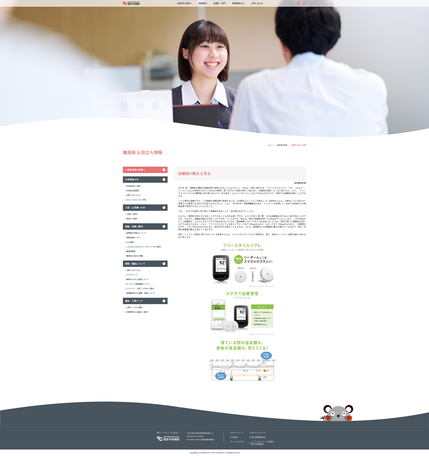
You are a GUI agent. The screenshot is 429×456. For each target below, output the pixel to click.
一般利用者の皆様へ (135, 170)
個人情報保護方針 (258, 437)
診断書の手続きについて (136, 233)
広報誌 (235, 437)
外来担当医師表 (132, 191)
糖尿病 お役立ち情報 (299, 145)
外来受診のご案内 (133, 186)
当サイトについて (258, 433)
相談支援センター (133, 238)
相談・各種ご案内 (134, 226)
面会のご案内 (131, 219)
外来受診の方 (132, 179)
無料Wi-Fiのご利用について (137, 279)
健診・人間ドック (134, 301)
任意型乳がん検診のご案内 (137, 312)
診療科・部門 (219, 3)
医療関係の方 (238, 3)
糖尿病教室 (130, 251)
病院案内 (203, 3)
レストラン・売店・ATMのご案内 (140, 288)
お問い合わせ (257, 3)
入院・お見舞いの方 (135, 207)
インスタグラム (238, 442)
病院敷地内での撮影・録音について (140, 293)
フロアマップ (131, 275)
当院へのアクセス (133, 195)
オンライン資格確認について (138, 284)
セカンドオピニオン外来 (136, 200)
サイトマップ (237, 433)
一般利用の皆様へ (184, 3)
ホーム (270, 145)
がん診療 (130, 242)
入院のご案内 (131, 214)
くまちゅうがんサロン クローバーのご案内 (143, 247)
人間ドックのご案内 (134, 307)
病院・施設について (135, 263)
